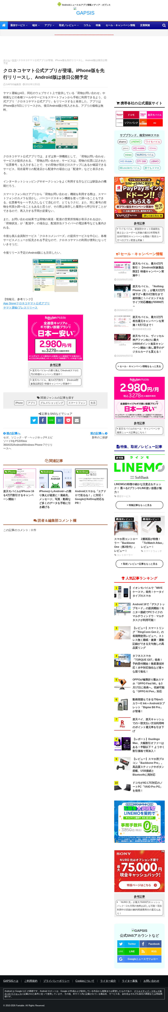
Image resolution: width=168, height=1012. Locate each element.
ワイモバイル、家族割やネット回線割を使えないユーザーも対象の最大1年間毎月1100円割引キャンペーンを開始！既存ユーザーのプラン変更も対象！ (139, 234)
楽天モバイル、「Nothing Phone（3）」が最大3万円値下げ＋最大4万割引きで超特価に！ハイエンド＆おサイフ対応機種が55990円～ (149, 296)
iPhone (19, 402)
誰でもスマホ (152, 168)
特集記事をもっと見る (140, 505)
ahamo (122, 141)
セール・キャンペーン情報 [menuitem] (120, 25)
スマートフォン (76, 402)
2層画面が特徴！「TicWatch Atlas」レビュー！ (153, 543)
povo (125, 148)
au (154, 122)
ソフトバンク (131, 122)
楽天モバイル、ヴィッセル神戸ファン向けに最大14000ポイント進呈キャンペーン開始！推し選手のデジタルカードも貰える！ (148, 343)
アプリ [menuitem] (48, 25)
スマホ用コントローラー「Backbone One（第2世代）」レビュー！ (126, 545)
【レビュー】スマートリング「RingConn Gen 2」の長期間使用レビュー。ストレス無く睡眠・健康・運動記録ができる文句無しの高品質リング (148, 638)
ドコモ (131, 115)
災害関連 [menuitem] (145, 25)
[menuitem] (4, 25)
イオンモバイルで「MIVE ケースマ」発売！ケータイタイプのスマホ (148, 591)
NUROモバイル (145, 154)
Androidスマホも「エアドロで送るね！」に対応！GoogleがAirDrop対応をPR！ (90, 497)
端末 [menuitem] (34, 25)
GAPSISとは (10, 981)
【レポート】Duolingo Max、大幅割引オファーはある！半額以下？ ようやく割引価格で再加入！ (149, 745)
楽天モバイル (155, 115)
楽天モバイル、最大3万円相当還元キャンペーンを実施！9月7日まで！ (148, 321)
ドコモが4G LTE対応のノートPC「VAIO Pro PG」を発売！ (148, 786)
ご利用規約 (30, 981)
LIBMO (155, 161)
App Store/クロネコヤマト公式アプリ (26, 303)
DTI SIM (141, 161)
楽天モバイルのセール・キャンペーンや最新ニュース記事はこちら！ (138, 430)
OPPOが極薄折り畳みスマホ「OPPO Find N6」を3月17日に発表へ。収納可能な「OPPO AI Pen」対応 (148, 685)
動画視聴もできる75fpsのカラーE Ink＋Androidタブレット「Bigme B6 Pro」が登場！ (149, 705)
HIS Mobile (126, 161)
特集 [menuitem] (98, 25)
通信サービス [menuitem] (17, 25)
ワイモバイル (153, 141)
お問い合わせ (151, 981)
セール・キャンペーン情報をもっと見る (140, 366)
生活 (14, 60)
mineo (128, 154)
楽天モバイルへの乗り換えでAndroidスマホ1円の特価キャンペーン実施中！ (54, 372)
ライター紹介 (108, 981)
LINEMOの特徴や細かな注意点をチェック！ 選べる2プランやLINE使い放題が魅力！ (138, 488)
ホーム (6, 60)
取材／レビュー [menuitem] (67, 25)
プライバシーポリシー (56, 981)
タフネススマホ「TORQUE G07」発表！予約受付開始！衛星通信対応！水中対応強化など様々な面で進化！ (148, 663)
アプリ (31, 402)
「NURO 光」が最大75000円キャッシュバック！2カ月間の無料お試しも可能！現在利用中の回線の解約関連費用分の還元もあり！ (139, 908)
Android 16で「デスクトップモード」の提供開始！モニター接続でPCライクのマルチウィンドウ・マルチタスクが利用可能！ (149, 612)
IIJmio (152, 148)
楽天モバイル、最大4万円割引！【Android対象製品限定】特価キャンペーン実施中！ (54, 382)
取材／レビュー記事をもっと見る (140, 564)
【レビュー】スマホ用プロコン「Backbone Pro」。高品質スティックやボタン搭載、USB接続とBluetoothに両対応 (148, 767)
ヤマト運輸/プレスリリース (20, 307)
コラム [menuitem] (87, 25)
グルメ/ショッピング (51, 402)
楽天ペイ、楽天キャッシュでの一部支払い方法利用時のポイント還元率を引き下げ (148, 725)
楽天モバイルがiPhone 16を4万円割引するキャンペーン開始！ (18, 495)
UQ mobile (139, 148)
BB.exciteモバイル (129, 168)
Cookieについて (84, 981)
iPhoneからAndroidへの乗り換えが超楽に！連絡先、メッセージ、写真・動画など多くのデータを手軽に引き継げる (55, 499)
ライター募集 (130, 981)
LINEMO (135, 141)
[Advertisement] (55, 48)
